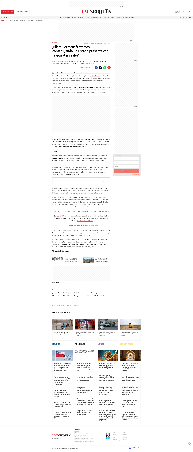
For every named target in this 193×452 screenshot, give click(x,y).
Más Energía (87, 17)
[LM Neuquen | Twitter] (184, 17)
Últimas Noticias (67, 17)
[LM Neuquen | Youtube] (190, 17)
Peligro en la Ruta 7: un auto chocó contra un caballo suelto (84, 412)
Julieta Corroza (95, 43)
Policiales (80, 17)
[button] (1, 18)
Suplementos (115, 439)
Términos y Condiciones (117, 440)
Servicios (125, 439)
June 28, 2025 (93, 225)
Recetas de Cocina (40, 20)
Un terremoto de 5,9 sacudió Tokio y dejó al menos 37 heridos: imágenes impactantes (106, 378)
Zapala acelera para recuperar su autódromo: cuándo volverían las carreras (129, 334)
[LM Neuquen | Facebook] (181, 17)
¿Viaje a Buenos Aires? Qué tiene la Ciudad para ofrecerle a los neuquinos (76, 293)
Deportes (125, 17)
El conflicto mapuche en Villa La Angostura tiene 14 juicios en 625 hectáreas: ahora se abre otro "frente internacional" (71, 261)
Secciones (125, 437)
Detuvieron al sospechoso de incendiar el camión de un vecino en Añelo (85, 379)
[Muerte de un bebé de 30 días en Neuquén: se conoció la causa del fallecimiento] (108, 324)
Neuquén (74, 17)
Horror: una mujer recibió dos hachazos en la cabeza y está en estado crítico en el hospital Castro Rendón (85, 401)
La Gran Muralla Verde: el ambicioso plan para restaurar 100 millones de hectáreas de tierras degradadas (130, 390)
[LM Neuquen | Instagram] (187, 17)
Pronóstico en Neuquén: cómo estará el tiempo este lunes (71, 290)
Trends (114, 437)
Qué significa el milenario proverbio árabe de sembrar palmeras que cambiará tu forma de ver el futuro (130, 367)
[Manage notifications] (189, 443)
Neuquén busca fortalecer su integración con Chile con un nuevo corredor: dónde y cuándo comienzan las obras (62, 367)
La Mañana (87, 43)
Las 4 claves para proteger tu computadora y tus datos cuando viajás (130, 379)
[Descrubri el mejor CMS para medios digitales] (135, 449)
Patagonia (131, 17)
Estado (69, 305)
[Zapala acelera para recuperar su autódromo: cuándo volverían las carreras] (130, 324)
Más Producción (95, 17)
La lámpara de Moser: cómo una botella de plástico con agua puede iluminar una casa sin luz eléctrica (130, 416)
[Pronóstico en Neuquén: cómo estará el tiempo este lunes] (62, 324)
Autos (105, 17)
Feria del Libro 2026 (14, 20)
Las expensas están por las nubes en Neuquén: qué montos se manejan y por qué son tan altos (101, 260)
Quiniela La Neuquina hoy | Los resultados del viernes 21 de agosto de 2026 (62, 415)
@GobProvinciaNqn (65, 216)
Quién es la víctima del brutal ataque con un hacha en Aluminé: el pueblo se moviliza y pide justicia (85, 367)
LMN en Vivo (23, 20)
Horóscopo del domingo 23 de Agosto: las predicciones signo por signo (129, 403)
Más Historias (31, 20)
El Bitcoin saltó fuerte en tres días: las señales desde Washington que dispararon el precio (107, 366)
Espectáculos (111, 17)
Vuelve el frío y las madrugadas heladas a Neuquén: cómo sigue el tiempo (62, 393)
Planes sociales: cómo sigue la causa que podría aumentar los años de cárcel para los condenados (62, 380)
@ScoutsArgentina (71, 211)
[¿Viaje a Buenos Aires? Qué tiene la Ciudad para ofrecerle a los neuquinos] (85, 324)
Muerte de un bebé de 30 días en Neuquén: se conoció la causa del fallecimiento (78, 296)
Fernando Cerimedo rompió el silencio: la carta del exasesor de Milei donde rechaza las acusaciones (107, 390)
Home (60, 17)
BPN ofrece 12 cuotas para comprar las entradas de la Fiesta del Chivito (62, 404)
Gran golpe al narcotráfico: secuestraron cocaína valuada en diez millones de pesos (85, 389)
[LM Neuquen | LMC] (22, 12)
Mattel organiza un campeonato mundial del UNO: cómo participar (107, 402)
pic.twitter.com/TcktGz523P (85, 221)
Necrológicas (118, 17)
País (101, 17)
